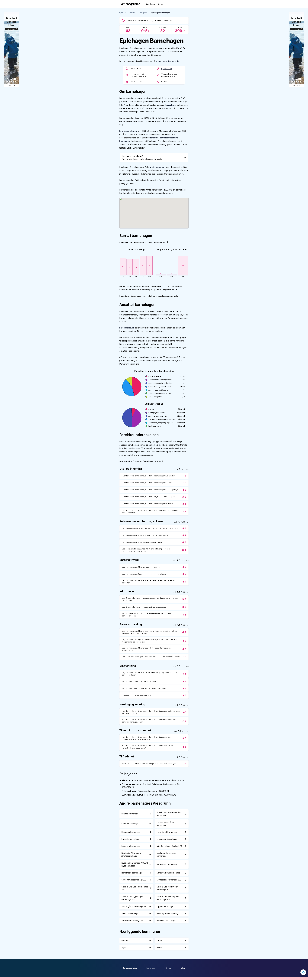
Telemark (131, 13)
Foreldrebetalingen (128, 131)
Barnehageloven (126, 328)
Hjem (121, 13)
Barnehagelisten (130, 968)
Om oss (161, 4)
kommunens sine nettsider (168, 61)
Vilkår (183, 968)
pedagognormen (158, 167)
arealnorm (171, 105)
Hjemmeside (166, 68)
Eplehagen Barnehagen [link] (160, 13)
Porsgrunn (143, 13)
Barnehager (150, 4)
